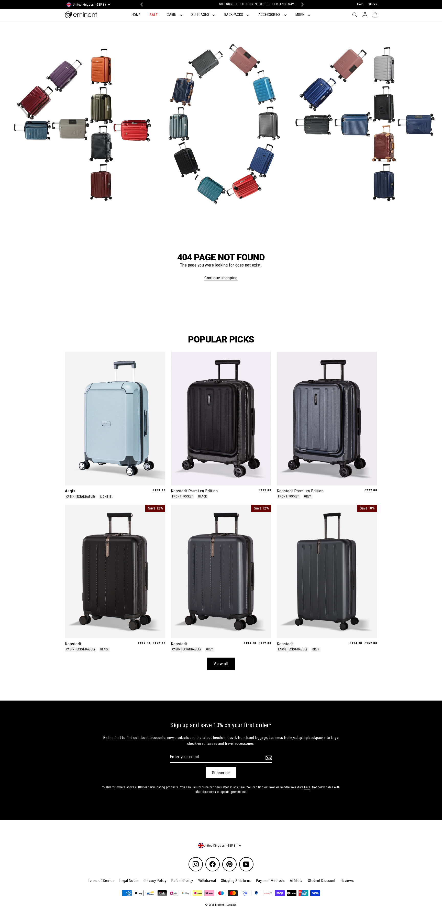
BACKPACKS (234, 15)
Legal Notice (129, 880)
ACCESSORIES (269, 15)
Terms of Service (101, 880)
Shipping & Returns (236, 880)
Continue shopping (220, 277)
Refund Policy (182, 880)
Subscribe (221, 772)
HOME (136, 15)
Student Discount (322, 880)
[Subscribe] (268, 757)
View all (221, 663)
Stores (372, 4)
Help (360, 4)
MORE (300, 15)
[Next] (301, 4)
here (307, 787)
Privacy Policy (155, 880)
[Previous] (141, 4)
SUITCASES (200, 15)
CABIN (172, 15)
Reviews (347, 880)
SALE (154, 15)
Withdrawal (207, 880)
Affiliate (296, 880)
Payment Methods (270, 880)
